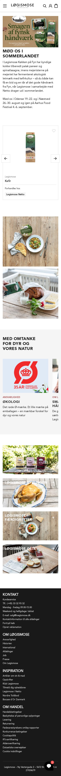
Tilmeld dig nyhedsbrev (14, 687)
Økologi (11, 402)
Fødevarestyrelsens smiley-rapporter (21, 727)
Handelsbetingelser (12, 712)
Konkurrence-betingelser (15, 731)
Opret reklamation (12, 627)
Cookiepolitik (9, 735)
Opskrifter (8, 679)
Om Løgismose (10, 663)
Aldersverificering (11, 743)
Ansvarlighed (9, 639)
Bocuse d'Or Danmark (14, 699)
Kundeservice (9, 599)
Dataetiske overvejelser (14, 747)
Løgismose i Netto (12, 691)
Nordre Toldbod (11, 695)
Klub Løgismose (11, 683)
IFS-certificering (10, 739)
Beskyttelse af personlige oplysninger (21, 716)
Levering (7, 719)
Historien (7, 643)
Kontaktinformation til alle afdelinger (21, 619)
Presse (6, 659)
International (9, 647)
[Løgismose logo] (22, 6)
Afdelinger (8, 651)
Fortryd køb (9, 623)
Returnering (8, 723)
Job (4, 655)
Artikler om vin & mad (14, 676)
